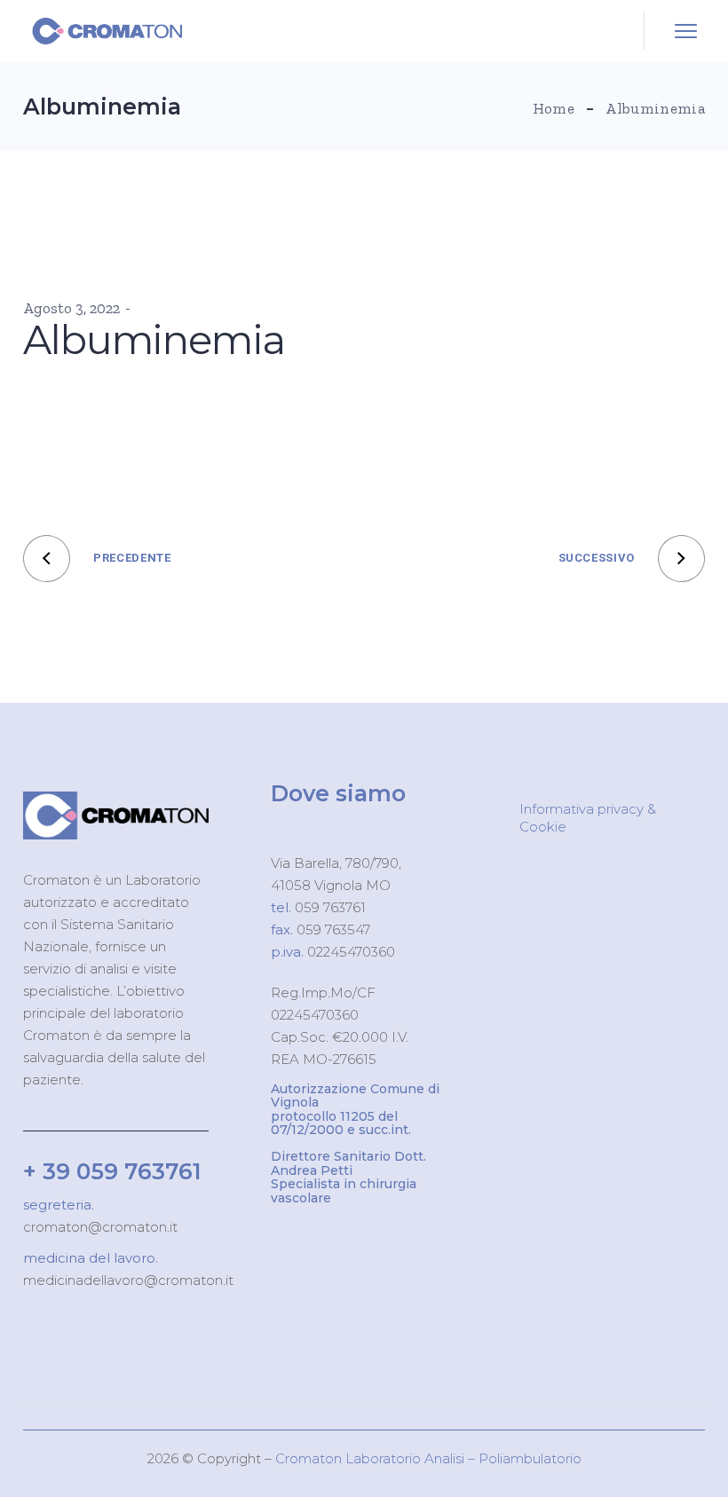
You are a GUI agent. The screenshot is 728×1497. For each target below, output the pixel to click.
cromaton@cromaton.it (100, 1226)
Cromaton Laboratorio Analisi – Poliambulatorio (428, 1458)
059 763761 (328, 907)
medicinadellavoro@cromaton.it (128, 1280)
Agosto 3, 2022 (71, 308)
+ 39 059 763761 (112, 1171)
